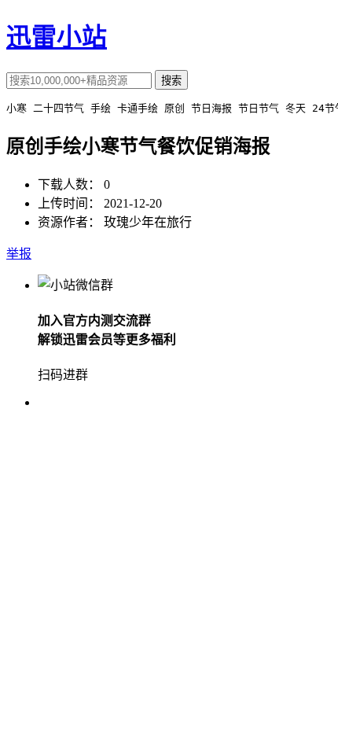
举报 (18, 253)
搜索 (171, 81)
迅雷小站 (56, 37)
